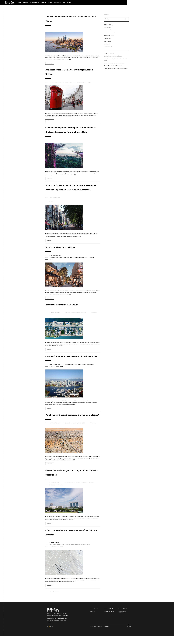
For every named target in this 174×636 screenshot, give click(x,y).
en (50, 626)
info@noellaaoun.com (109, 611)
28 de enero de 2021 (55, 364)
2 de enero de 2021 (54, 542)
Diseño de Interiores (70, 544)
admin (89, 82)
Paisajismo (82, 199)
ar (52, 626)
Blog (64, 2)
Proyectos (25, 2)
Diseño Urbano (68, 82)
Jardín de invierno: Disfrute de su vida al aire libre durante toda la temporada (116, 69)
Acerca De (43, 2)
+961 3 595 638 (92, 611)
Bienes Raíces (53, 257)
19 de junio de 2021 (55, 82)
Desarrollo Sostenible (56, 199)
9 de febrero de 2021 (55, 312)
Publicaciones (57, 2)
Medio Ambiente (74, 199)
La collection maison (34, 2)
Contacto (69, 2)
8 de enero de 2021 (54, 482)
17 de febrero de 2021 (55, 255)
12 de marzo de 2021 (55, 197)
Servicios (50, 2)
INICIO (19, 2)
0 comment (80, 82)
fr (47, 626)
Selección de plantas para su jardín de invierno (113, 65)
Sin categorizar (107, 46)
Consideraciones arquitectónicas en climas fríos (113, 56)
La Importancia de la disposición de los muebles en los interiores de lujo (116, 60)
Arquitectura (53, 544)
